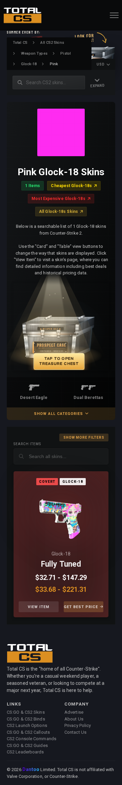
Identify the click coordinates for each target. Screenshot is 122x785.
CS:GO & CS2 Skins (26, 712)
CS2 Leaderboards (25, 751)
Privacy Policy (77, 725)
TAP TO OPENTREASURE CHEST (59, 361)
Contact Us (75, 732)
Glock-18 (29, 64)
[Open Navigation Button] (114, 15)
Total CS (20, 42)
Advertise (73, 712)
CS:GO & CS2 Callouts (28, 732)
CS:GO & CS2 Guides (27, 745)
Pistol (65, 53)
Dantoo (31, 769)
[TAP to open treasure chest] (61, 326)
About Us (73, 719)
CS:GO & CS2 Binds (26, 719)
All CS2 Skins (52, 42)
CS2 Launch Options (27, 725)
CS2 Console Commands (31, 738)
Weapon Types (34, 53)
